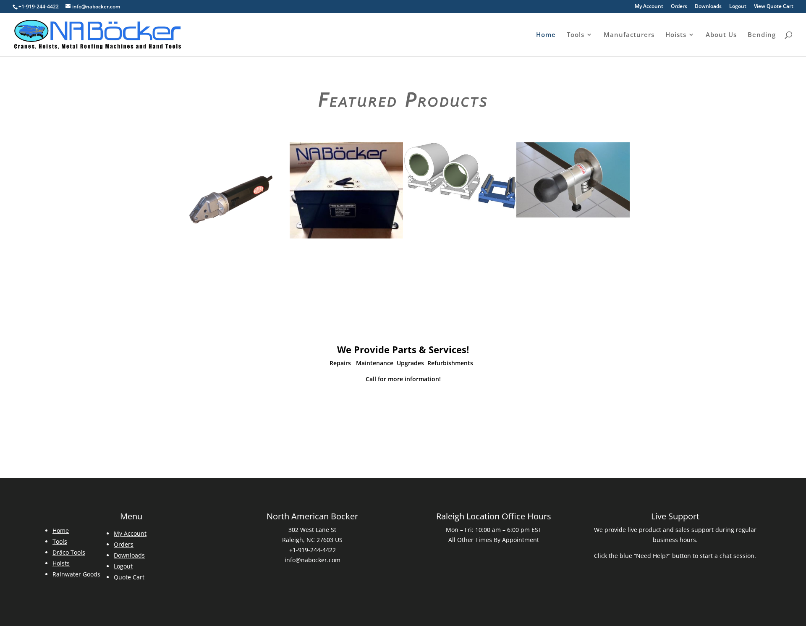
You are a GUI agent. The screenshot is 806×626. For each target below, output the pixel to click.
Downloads (708, 7)
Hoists (675, 35)
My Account (649, 7)
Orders (679, 7)
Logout (737, 7)
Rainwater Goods (76, 574)
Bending (762, 35)
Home (546, 35)
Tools (575, 35)
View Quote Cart (773, 7)
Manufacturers (629, 35)
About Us (721, 35)
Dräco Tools (68, 552)
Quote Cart (129, 577)
